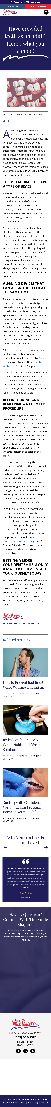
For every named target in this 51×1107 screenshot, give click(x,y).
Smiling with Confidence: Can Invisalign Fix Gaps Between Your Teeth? (23, 807)
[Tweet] (5, 121)
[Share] (9, 121)
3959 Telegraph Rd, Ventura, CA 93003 (25, 1033)
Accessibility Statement (38, 1102)
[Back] (7, 74)
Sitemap (22, 1102)
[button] (46, 12)
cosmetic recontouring (21, 541)
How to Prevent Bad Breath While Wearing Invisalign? (24, 684)
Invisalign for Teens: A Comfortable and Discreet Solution (23, 744)
